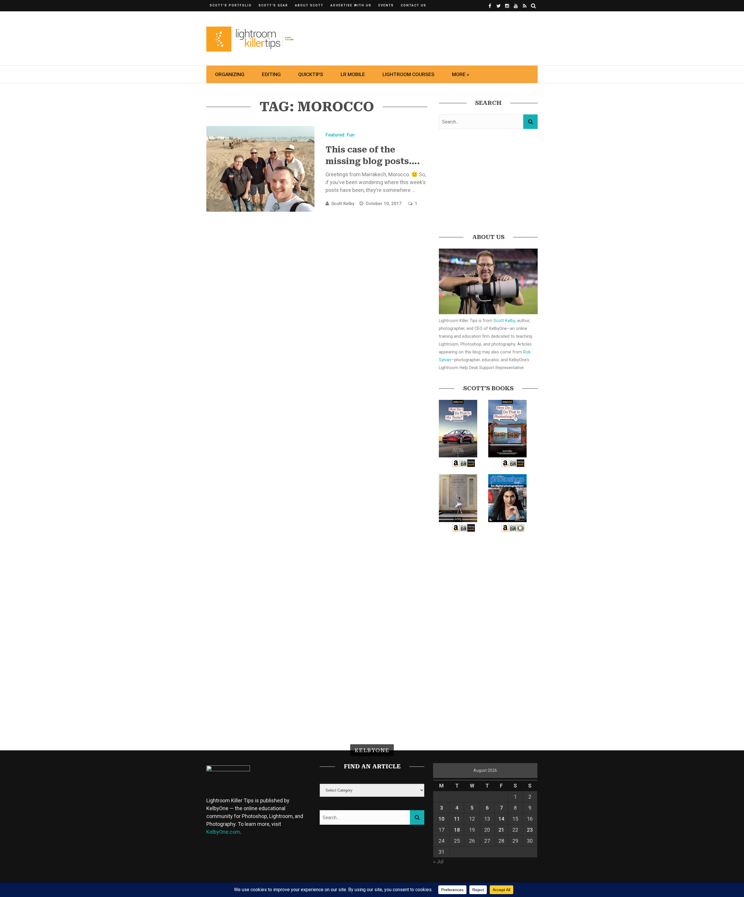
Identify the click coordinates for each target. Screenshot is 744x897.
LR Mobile (353, 74)
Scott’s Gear (273, 5)
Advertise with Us (350, 5)
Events (386, 5)
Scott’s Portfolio (231, 5)
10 (441, 819)
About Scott (309, 5)
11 (457, 819)
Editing (271, 74)
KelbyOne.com (223, 832)
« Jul (438, 861)
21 (501, 830)
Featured (335, 135)
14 (501, 819)
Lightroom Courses (408, 74)
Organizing (229, 74)
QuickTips (310, 74)
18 (457, 830)
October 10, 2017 (384, 203)
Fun (351, 135)
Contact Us (413, 5)
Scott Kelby (342, 203)
